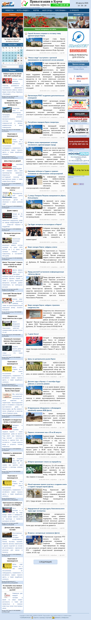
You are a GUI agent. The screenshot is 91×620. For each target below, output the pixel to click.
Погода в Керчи (78, 69)
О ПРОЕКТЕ (74, 10)
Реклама (12, 70)
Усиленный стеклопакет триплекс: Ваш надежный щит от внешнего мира (12, 341)
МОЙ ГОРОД (47, 10)
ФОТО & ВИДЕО (23, 10)
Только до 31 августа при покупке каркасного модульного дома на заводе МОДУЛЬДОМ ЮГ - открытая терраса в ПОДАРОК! (12, 220)
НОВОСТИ (9, 10)
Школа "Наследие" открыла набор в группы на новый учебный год (12, 264)
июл (3, 44)
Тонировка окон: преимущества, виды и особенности (12, 103)
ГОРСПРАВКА (60, 10)
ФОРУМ (36, 10)
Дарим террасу (12, 210)
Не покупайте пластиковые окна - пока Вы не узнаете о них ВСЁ (12, 588)
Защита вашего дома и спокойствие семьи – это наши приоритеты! (12, 351)
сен (21, 44)
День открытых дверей (12, 161)
